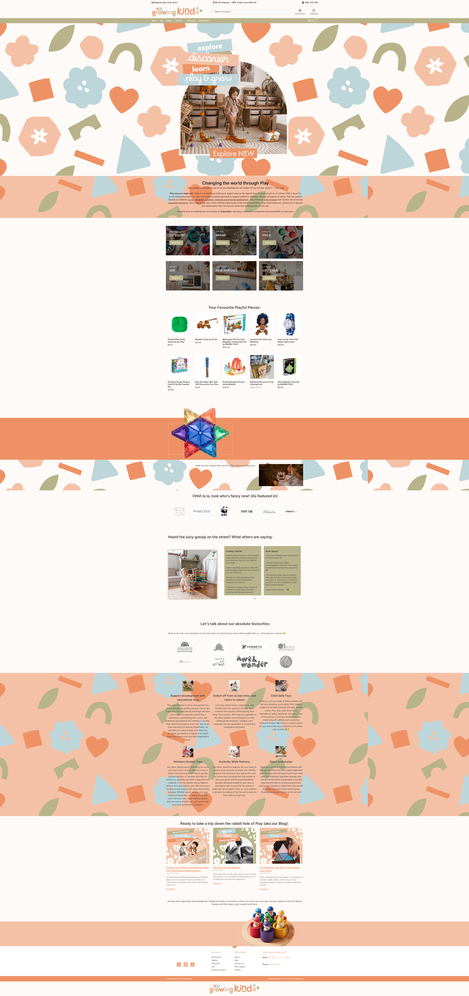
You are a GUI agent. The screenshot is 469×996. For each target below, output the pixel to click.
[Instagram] (192, 964)
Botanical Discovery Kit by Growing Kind (262, 383)
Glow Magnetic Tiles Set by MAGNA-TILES (288, 383)
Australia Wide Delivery (234, 761)
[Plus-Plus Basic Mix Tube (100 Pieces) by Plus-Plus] (207, 367)
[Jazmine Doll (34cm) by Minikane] (262, 324)
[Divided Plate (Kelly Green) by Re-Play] (180, 324)
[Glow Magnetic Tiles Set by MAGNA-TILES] (289, 367)
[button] (313, 20)
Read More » (171, 889)
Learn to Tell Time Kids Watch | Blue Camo (288, 340)
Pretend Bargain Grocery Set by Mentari (234, 383)
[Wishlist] (188, 316)
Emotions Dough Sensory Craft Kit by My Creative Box (179, 384)
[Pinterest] (186, 964)
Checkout (314, 14)
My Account (300, 14)
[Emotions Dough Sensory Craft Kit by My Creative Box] (180, 367)
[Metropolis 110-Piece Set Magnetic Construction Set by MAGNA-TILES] (234, 324)
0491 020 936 (311, 2)
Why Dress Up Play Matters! (226, 867)
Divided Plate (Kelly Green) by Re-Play (176, 340)
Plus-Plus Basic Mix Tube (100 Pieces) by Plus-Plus (206, 383)
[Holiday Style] (188, 240)
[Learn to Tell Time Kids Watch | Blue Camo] (289, 324)
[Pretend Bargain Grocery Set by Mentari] (234, 367)
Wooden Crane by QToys (206, 339)
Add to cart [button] (179, 350)
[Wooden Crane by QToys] (207, 324)
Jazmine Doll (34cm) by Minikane (261, 340)
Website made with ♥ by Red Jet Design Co (285, 979)
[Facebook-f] (179, 964)
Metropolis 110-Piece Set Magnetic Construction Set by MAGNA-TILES (234, 341)
